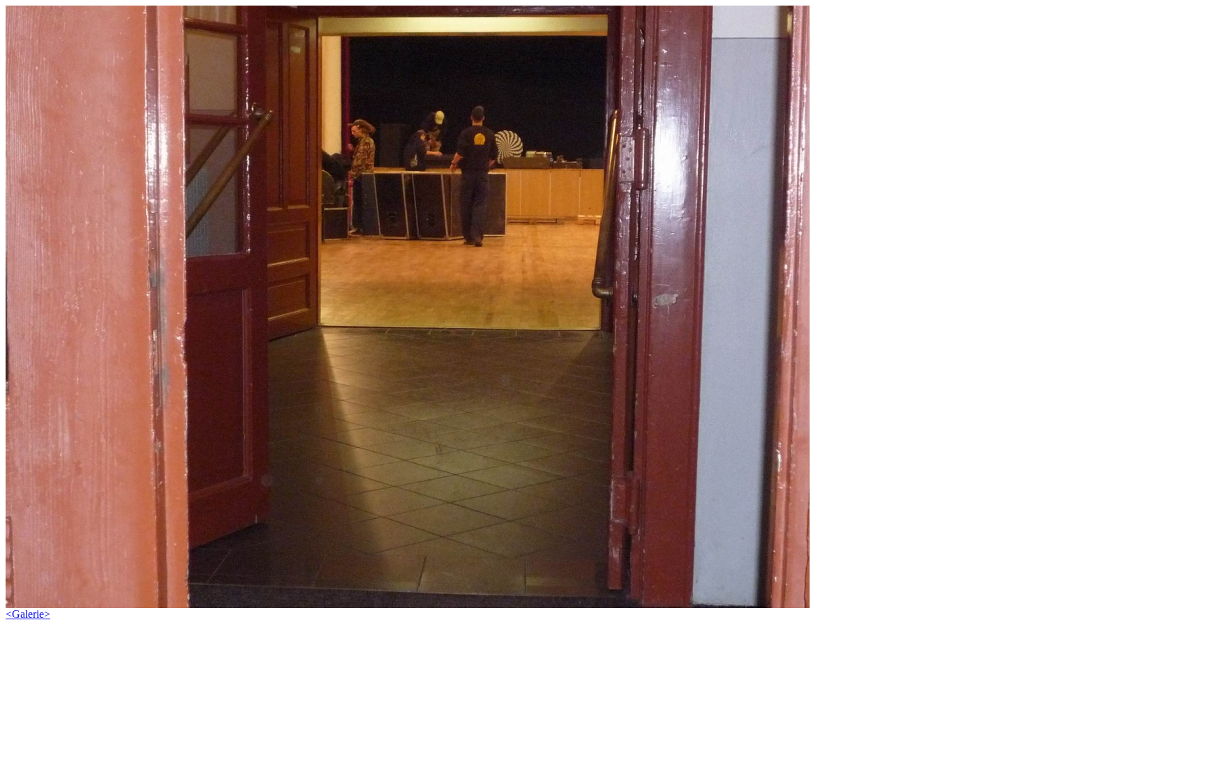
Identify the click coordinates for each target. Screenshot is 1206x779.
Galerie (28, 614)
